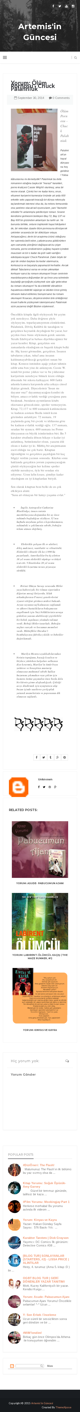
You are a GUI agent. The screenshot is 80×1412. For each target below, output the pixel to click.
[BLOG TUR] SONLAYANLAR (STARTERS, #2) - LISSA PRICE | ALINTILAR (46, 1259)
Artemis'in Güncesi (40, 31)
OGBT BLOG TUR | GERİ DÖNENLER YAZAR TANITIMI (44, 1279)
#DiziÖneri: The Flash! (39, 1165)
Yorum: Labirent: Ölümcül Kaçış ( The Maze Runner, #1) (40, 957)
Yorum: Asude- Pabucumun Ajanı (40, 883)
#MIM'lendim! (32, 1332)
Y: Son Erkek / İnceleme (39, 1314)
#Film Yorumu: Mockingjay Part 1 (46, 1201)
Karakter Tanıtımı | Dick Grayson (46, 1237)
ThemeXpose (63, 1407)
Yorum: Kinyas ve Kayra (40, 1030)
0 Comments (61, 97)
